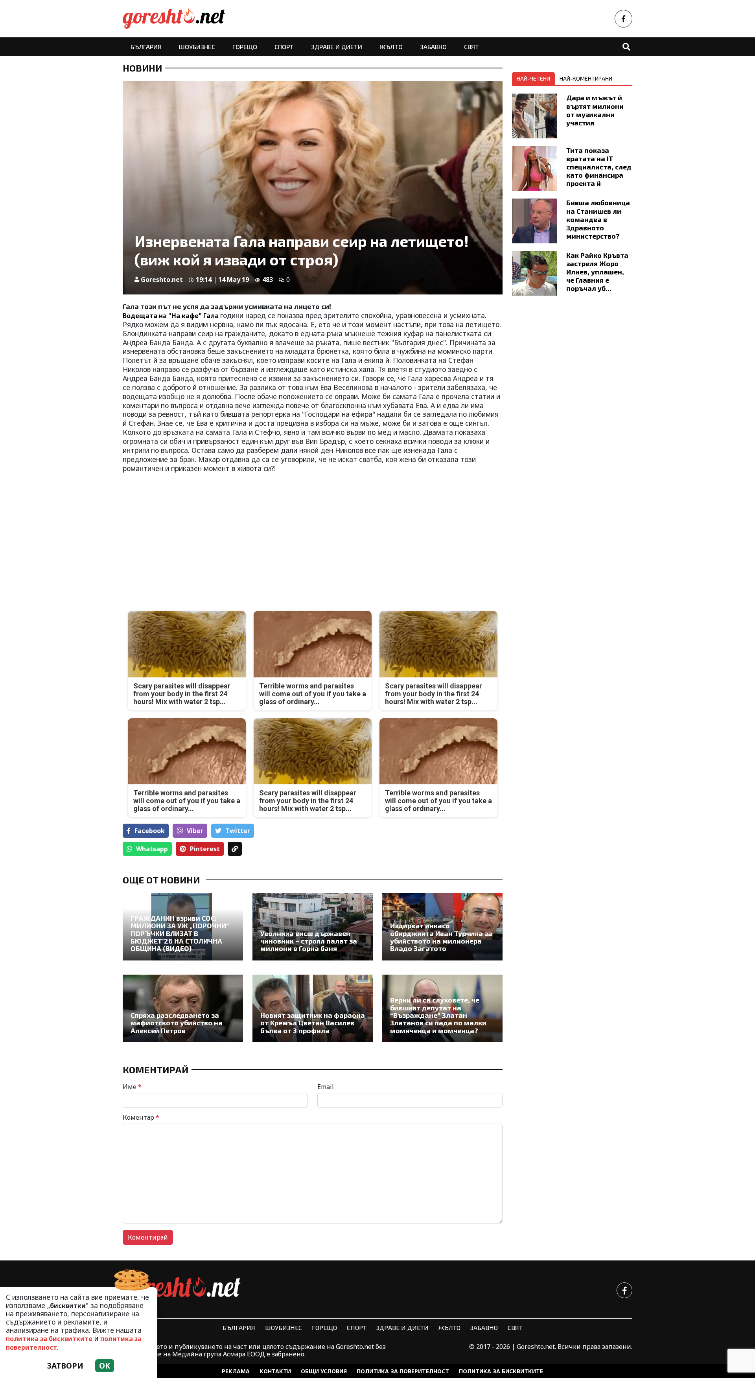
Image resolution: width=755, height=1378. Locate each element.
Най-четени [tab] (533, 78)
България (146, 46)
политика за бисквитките (49, 1338)
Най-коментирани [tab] (586, 78)
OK (104, 1365)
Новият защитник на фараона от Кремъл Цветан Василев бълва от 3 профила (312, 1023)
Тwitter (237, 830)
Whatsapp (152, 848)
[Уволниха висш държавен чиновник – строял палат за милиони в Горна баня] (312, 926)
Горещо (244, 46)
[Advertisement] (215, 535)
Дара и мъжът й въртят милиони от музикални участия (595, 110)
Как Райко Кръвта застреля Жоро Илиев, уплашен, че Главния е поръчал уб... (597, 272)
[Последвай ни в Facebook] (623, 19)
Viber (195, 830)
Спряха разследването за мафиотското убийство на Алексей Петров (177, 1023)
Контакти (275, 1371)
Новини (142, 68)
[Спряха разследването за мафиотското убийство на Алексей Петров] (183, 1008)
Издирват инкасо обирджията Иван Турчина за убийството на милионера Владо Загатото (441, 937)
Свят (471, 46)
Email (325, 1087)
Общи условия (324, 1371)
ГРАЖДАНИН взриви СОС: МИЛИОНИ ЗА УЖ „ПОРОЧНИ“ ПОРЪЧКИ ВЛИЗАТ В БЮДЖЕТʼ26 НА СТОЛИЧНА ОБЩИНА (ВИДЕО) (180, 933)
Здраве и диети (336, 46)
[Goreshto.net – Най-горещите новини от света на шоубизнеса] (174, 18)
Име (132, 1087)
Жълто (391, 46)
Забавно (433, 46)
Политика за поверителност (403, 1371)
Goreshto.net (162, 279)
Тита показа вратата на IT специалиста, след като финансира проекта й (599, 167)
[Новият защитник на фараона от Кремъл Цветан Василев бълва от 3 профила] (312, 1008)
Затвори (65, 1365)
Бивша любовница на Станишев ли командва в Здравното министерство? (598, 219)
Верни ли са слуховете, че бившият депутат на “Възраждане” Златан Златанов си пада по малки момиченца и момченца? (438, 1015)
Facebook (149, 830)
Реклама (236, 1371)
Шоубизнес (197, 46)
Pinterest (205, 848)
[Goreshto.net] (182, 1290)
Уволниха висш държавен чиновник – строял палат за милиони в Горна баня (308, 941)
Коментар (141, 1117)
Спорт (284, 46)
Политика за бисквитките (501, 1371)
